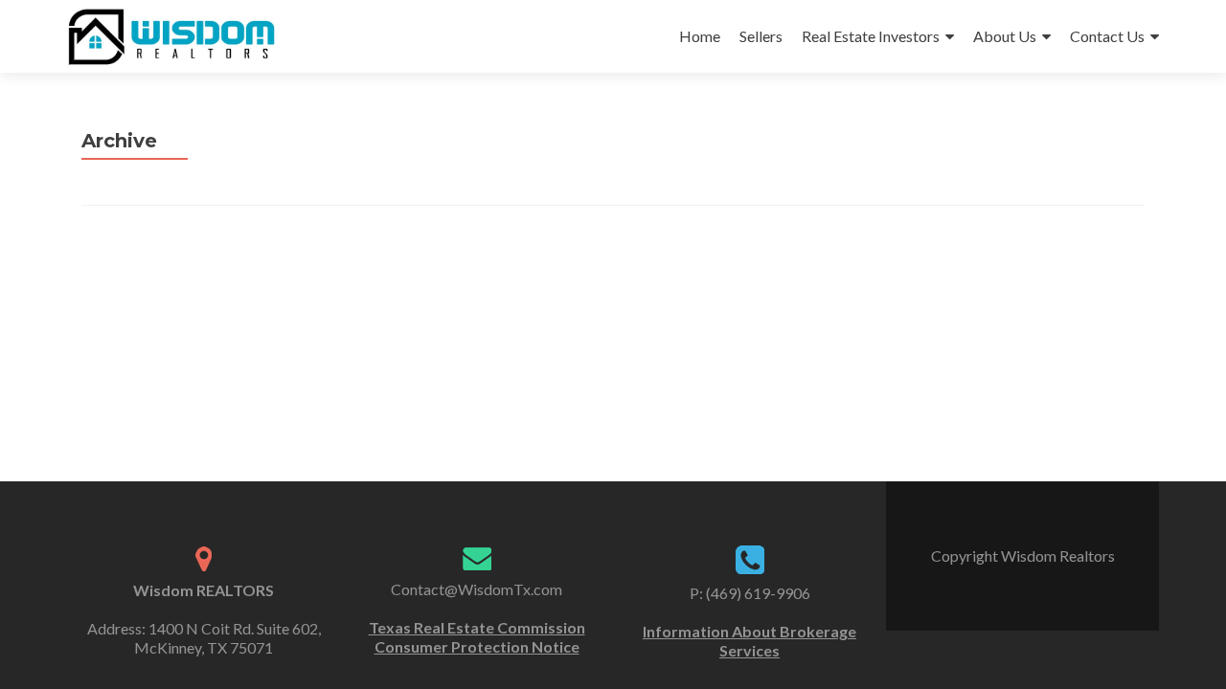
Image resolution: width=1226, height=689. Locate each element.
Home (699, 36)
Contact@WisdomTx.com (476, 589)
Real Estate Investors (871, 36)
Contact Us (1107, 36)
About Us (1004, 36)
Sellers (761, 36)
